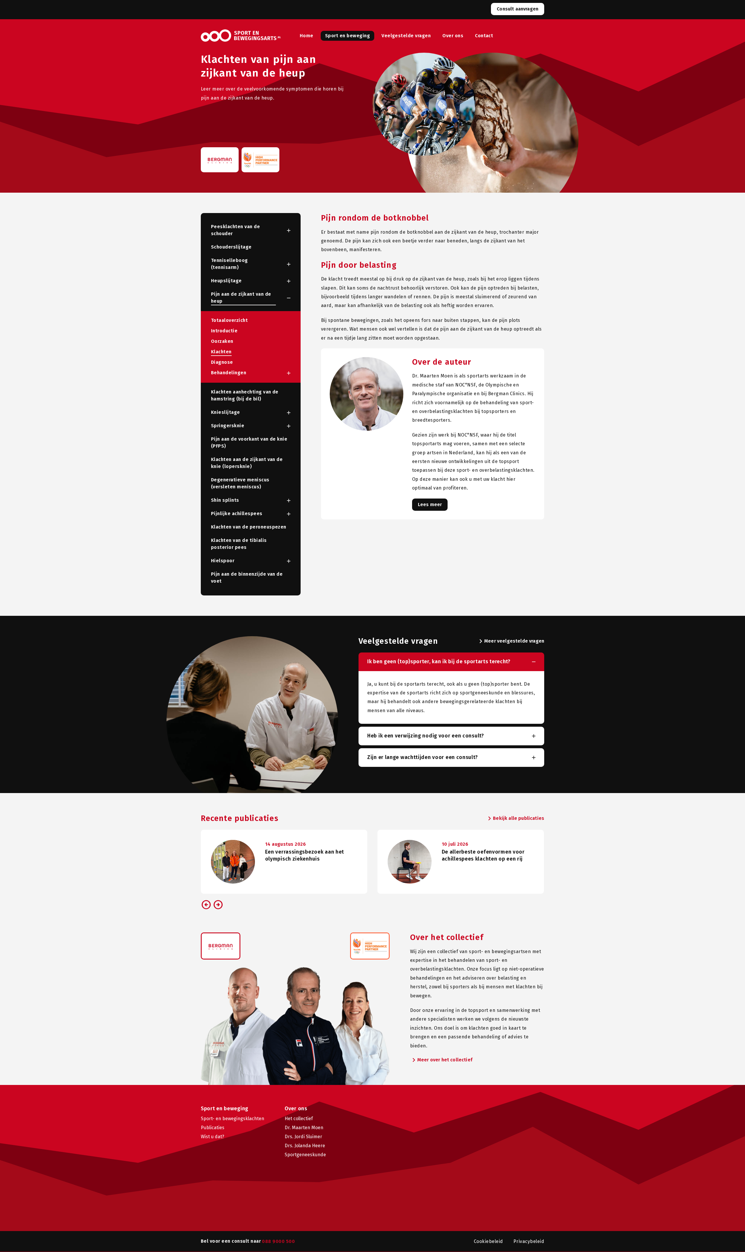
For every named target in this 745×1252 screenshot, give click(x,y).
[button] (283, 230)
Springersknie (227, 425)
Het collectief (299, 1118)
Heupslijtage (226, 280)
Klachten (221, 351)
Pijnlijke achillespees (236, 513)
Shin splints (225, 500)
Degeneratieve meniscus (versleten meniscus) (240, 483)
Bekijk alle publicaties (515, 819)
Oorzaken (222, 341)
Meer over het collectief (441, 1060)
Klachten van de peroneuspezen (248, 527)
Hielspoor (222, 560)
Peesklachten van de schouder (235, 230)
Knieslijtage (225, 412)
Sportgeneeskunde (305, 1154)
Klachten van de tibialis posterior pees (239, 544)
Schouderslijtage (231, 247)
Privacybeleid (528, 1241)
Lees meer (430, 504)
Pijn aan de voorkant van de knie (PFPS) (249, 442)
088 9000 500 (278, 1241)
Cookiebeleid (488, 1241)
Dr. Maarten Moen (304, 1127)
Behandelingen (228, 372)
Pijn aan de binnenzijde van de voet (247, 577)
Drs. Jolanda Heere (305, 1145)
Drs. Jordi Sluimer (303, 1136)
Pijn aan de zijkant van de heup (241, 297)
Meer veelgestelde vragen (510, 641)
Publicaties (212, 1127)
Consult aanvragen (517, 9)
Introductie (224, 331)
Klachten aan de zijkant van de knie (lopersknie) (247, 463)
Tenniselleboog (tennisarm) (229, 264)
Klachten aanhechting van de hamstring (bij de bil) (245, 395)
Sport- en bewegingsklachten (232, 1118)
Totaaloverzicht (229, 320)
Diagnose (222, 362)
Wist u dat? (212, 1136)
